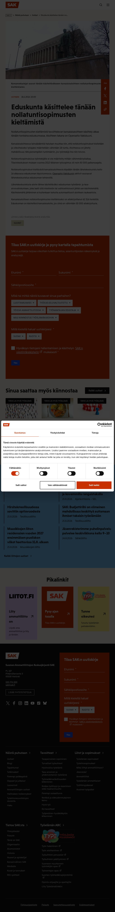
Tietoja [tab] (95, 432)
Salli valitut (21, 485)
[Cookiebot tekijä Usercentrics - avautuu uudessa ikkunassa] (99, 425)
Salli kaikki (94, 485)
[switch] (43, 473)
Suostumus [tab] (20, 432)
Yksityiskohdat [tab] (57, 432)
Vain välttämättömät (57, 485)
